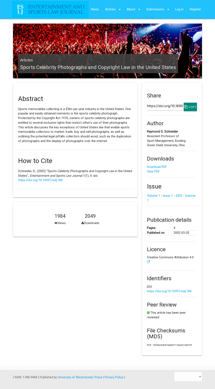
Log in (179, 9)
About (131, 9)
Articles (110, 9)
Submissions (155, 9)
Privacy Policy (114, 377)
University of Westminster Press (80, 377)
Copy (192, 107)
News (95, 9)
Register (195, 9)
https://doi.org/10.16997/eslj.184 (40, 180)
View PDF (153, 171)
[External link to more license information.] (148, 262)
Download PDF (157, 167)
